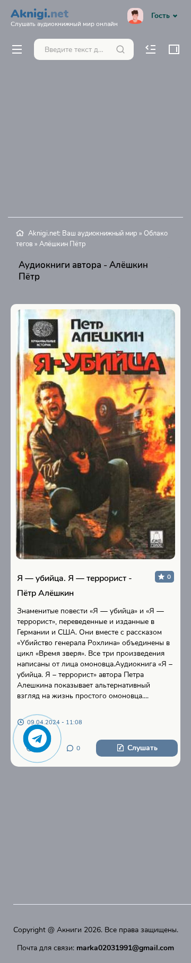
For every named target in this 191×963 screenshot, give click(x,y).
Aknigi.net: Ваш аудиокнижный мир (82, 233)
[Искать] (120, 49)
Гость (160, 16)
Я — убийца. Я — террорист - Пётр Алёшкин (74, 585)
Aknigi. (64, 16)
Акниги (69, 930)
